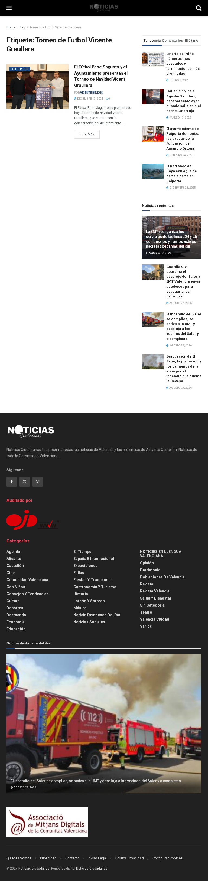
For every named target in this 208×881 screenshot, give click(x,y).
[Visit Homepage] (104, 8)
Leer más (89, 134)
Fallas (78, 573)
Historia (80, 594)
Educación (15, 629)
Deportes (19, 69)
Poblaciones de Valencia (162, 577)
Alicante (13, 558)
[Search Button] (199, 8)
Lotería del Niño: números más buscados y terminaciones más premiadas (183, 64)
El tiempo (82, 551)
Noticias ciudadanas (34, 868)
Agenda (13, 551)
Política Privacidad (129, 858)
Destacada (16, 615)
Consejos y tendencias (27, 594)
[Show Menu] (9, 8)
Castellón (15, 566)
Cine (10, 573)
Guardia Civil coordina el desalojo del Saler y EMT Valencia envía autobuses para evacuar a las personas (183, 281)
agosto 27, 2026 (159, 252)
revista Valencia (155, 591)
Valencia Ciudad (154, 619)
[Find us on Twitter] (25, 482)
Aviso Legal (97, 858)
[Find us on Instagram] (37, 482)
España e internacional (93, 558)
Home (10, 27)
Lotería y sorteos (89, 601)
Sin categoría (152, 605)
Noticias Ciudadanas (92, 868)
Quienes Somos (18, 858)
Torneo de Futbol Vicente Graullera (55, 27)
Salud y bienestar (155, 598)
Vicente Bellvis (91, 92)
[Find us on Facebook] (11, 482)
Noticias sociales (89, 622)
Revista (146, 584)
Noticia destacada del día (96, 615)
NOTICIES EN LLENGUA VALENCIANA (160, 553)
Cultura (13, 601)
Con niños (15, 587)
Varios (146, 626)
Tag (22, 27)
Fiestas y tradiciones (93, 580)
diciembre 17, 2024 (90, 98)
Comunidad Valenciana (27, 580)
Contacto (72, 858)
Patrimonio (150, 570)
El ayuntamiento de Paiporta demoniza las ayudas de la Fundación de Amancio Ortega (182, 138)
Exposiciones (85, 566)
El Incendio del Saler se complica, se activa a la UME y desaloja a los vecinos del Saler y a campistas (96, 781)
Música (80, 608)
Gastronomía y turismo (94, 587)
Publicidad (48, 858)
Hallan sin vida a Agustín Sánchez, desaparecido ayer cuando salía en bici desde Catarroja (183, 101)
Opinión (147, 563)
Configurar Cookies (167, 858)
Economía (15, 622)
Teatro (146, 612)
